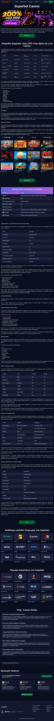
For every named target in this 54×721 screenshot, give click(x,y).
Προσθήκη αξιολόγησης (46, 676)
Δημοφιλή (6, 137)
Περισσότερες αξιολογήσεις (27, 694)
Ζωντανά (19, 137)
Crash (33, 137)
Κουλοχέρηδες (46, 137)
